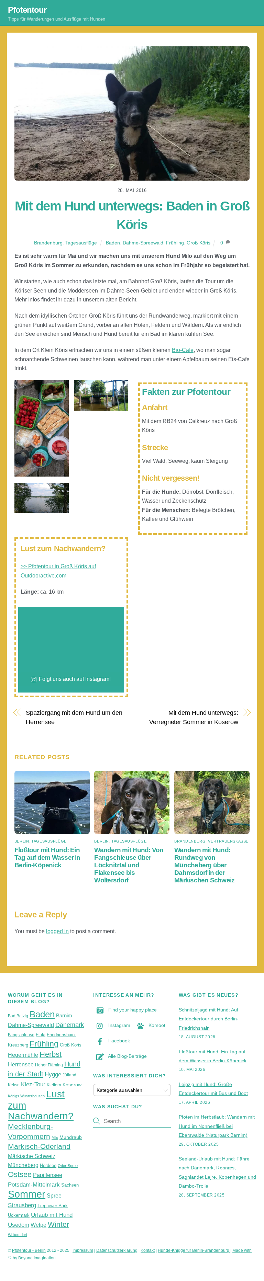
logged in (57, 931)
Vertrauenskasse (228, 841)
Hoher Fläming (49, 1065)
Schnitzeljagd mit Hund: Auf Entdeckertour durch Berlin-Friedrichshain (209, 1019)
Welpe (38, 1225)
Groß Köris (198, 242)
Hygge (53, 1074)
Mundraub (70, 1137)
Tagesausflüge (81, 242)
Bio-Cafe (183, 350)
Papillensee (47, 1175)
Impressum (83, 1250)
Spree (54, 1196)
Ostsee (20, 1174)
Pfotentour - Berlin (29, 1250)
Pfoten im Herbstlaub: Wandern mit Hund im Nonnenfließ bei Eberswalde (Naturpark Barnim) (217, 1126)
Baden (113, 242)
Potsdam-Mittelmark (34, 1184)
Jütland (69, 1075)
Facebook (118, 1040)
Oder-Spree (68, 1166)
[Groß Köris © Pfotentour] (41, 472)
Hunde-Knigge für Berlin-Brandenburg (194, 1250)
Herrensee (21, 1064)
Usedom (18, 1224)
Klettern (54, 1085)
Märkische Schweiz (31, 1156)
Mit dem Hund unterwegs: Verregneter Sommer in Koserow (193, 717)
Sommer (26, 1194)
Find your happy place (132, 1010)
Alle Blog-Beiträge (127, 1056)
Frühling (175, 242)
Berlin (21, 841)
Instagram (118, 1025)
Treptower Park (52, 1205)
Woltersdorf (17, 1235)
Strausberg (22, 1205)
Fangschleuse (21, 1034)
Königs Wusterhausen (26, 1096)
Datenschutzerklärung (117, 1250)
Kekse (14, 1085)
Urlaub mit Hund (52, 1214)
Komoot (156, 1025)
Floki (40, 1034)
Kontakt (148, 1250)
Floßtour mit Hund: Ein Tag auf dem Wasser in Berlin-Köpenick (47, 857)
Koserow (72, 1084)
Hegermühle (23, 1055)
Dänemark (69, 1024)
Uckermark (19, 1215)
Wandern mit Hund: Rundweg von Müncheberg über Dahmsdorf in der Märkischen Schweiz (204, 865)
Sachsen (70, 1185)
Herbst (51, 1054)
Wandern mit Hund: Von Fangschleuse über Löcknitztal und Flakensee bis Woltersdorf (128, 865)
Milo (55, 1137)
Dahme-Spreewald (143, 242)
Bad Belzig (18, 1016)
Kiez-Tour (33, 1084)
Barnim (64, 1015)
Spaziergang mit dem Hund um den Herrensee (74, 717)
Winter (58, 1224)
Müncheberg (23, 1165)
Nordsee (48, 1165)
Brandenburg (48, 242)
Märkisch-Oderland (39, 1146)
